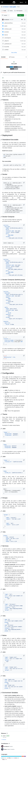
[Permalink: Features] (1, 100)
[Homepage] (14, 2)
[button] (24, 154)
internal (6, 34)
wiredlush (6, 7)
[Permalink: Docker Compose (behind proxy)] (1, 280)
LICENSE (6, 49)
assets (5, 26)
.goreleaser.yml (7, 43)
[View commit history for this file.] (24, 20)
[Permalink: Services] (1, 546)
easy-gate (13, 7)
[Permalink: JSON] (1, 429)
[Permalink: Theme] (1, 414)
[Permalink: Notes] (1, 635)
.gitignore (6, 40)
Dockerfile (6, 46)
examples (6, 31)
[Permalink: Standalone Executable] (1, 140)
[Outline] (26, 57)
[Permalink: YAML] (1, 441)
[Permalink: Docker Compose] (1, 217)
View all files (14, 52)
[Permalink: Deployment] (1, 135)
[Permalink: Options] (1, 387)
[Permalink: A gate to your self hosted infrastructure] (1, 72)
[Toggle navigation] (2, 2)
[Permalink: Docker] (1, 174)
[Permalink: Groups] (1, 498)
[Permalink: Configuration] (1, 373)
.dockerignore (7, 37)
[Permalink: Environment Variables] (1, 693)
